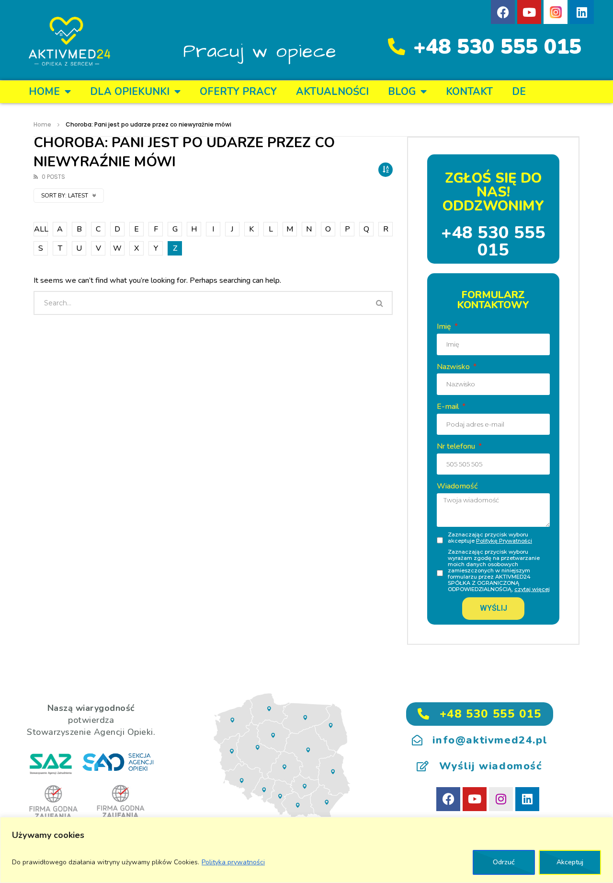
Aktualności (332, 91)
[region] (306, 850)
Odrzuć (504, 862)
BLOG (402, 91)
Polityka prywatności (233, 862)
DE (519, 91)
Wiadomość (457, 486)
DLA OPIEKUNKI (130, 91)
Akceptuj (569, 862)
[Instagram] (501, 799)
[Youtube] (529, 12)
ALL (41, 229)
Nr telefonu (457, 446)
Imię (445, 326)
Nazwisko (454, 366)
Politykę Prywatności (504, 540)
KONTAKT (469, 91)
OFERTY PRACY (238, 91)
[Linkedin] (582, 12)
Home (44, 91)
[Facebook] (503, 12)
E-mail (449, 406)
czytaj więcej (532, 589)
